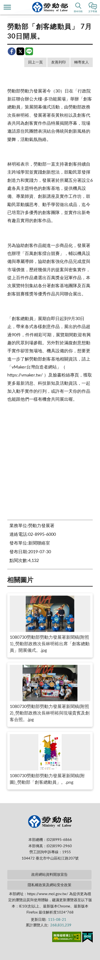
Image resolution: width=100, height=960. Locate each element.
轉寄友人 (81, 62)
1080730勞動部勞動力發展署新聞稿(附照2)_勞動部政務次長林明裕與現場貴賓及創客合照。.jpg (50, 713)
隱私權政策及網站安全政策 (49, 885)
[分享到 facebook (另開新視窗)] (12, 51)
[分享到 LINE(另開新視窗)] (29, 51)
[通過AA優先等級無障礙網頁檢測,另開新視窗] (66, 938)
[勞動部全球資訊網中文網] (50, 7)
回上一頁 (35, 62)
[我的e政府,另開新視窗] (87, 938)
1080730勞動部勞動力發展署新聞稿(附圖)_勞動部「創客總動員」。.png (47, 779)
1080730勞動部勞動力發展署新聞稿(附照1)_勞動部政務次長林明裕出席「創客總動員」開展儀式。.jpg (50, 644)
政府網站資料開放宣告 (49, 874)
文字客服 (92, 11)
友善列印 (58, 62)
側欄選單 (7, 7)
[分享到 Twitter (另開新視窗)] (20, 51)
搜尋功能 (78, 11)
